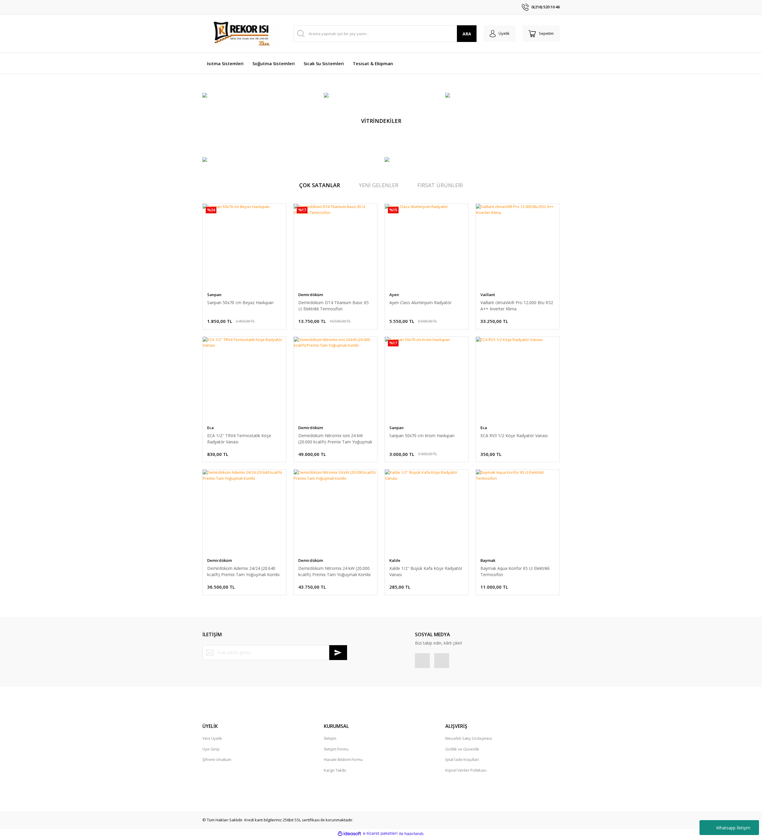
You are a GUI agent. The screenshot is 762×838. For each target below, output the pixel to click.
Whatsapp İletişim (733, 828)
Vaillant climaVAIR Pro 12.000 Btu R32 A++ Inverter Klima (516, 306)
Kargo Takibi (335, 770)
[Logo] (244, 34)
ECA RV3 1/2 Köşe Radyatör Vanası (514, 435)
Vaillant (487, 294)
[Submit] (338, 652)
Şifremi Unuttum (216, 759)
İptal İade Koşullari (462, 759)
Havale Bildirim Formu (343, 759)
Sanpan (214, 294)
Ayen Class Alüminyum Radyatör (420, 302)
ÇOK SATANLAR (319, 185)
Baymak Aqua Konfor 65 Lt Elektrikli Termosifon (514, 571)
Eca (210, 427)
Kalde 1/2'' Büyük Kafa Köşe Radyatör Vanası (425, 571)
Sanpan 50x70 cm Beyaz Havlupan (240, 302)
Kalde (394, 560)
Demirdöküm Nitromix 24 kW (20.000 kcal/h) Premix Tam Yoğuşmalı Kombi (334, 571)
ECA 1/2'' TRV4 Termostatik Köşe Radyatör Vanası (239, 439)
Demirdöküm (310, 294)
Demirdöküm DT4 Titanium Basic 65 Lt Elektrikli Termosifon (333, 306)
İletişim (330, 738)
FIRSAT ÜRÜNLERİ (440, 185)
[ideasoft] (349, 834)
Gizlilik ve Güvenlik (462, 749)
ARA (467, 34)
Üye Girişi (210, 749)
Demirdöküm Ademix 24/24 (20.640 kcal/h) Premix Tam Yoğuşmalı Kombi (243, 571)
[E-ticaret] (380, 834)
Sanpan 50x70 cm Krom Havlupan (422, 435)
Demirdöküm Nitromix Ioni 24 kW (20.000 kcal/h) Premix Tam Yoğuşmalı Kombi (335, 439)
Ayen (394, 294)
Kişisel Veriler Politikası (465, 770)
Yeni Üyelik (212, 738)
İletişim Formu (336, 749)
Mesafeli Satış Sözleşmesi (468, 738)
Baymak (487, 560)
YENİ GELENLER (378, 185)
